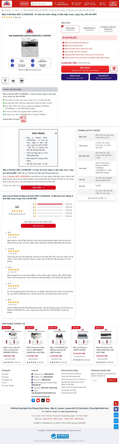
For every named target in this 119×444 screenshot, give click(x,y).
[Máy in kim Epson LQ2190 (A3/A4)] (82, 336)
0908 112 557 (46, 380)
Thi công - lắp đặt (7, 385)
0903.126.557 (36, 385)
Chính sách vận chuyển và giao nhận (73, 387)
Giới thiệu (5, 374)
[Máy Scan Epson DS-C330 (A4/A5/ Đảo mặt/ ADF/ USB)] (106, 336)
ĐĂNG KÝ (112, 380)
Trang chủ (8, 10)
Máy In (17, 10)
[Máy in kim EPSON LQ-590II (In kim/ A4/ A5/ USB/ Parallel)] (59, 336)
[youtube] (38, 400)
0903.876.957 (48, 377)
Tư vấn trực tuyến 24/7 (75, 77)
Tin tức (4, 383)
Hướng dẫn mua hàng (68, 390)
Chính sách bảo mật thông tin (71, 374)
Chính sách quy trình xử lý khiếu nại (73, 379)
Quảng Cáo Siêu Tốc (78, 441)
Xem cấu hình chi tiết (96, 198)
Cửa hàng (5, 377)
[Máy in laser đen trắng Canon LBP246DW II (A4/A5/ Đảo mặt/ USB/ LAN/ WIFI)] (36, 336)
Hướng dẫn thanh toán (68, 393)
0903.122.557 (49, 374)
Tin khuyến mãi (7, 380)
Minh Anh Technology (49, 388)
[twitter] (43, 400)
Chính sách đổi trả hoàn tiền (70, 376)
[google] (48, 400)
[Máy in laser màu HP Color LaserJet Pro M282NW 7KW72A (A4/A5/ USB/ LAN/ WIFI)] (13, 336)
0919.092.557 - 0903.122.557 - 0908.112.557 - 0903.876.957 (63, 419)
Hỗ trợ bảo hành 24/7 (103, 77)
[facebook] (33, 400)
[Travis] (10, 4)
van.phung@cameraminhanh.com (43, 393)
